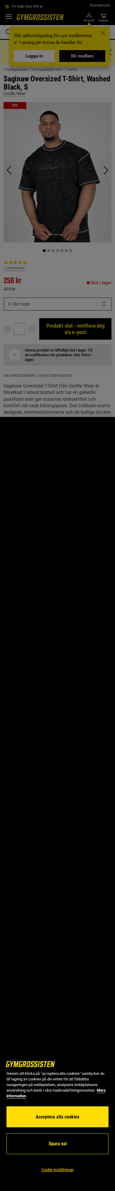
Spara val (58, 1143)
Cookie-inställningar (58, 1169)
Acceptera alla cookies (57, 1117)
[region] (57, 804)
